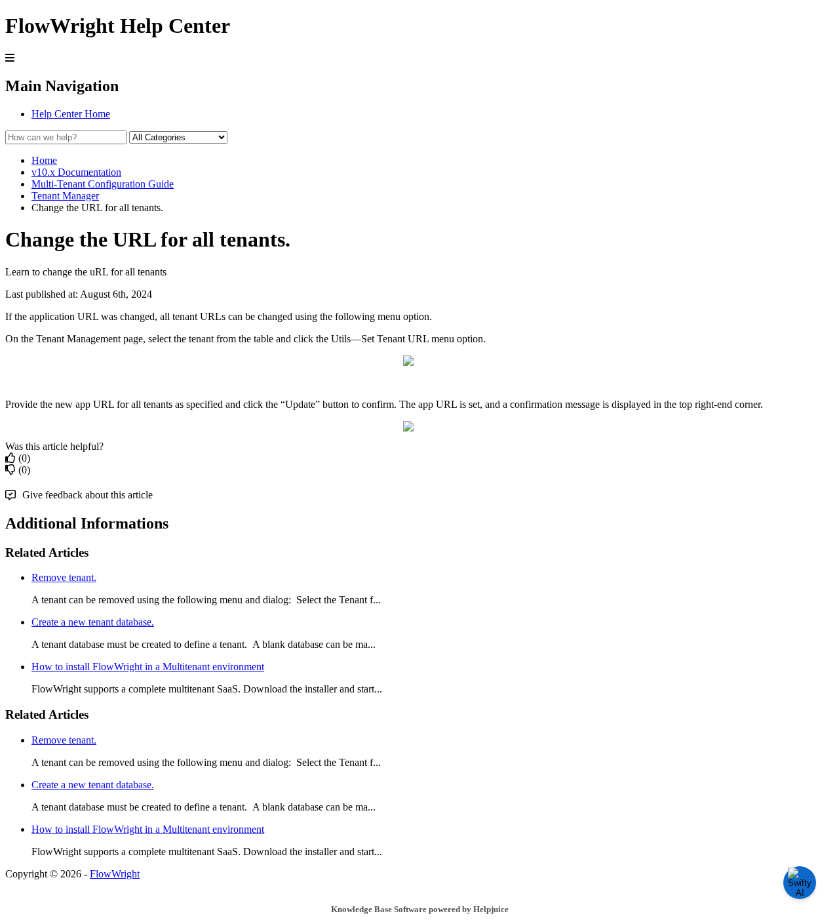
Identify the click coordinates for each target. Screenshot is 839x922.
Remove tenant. (63, 577)
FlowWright (115, 873)
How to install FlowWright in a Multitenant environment (147, 666)
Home (44, 160)
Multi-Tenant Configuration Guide (102, 184)
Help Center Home (70, 113)
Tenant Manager (65, 195)
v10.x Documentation (76, 172)
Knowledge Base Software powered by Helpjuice (420, 909)
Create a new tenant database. (92, 622)
